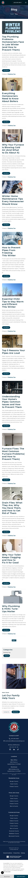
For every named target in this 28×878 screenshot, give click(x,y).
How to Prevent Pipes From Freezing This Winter (11, 251)
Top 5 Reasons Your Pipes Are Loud (13, 351)
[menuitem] (10, 749)
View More (6, 70)
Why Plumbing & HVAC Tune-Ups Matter (11, 609)
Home (12, 14)
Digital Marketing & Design (15, 857)
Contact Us (6, 712)
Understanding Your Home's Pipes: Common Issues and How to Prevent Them (12, 401)
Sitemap (23, 852)
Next (14, 640)
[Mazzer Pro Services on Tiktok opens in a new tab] (18, 749)
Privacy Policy (16, 852)
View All (7, 655)
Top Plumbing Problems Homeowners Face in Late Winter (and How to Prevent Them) (13, 43)
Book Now (15, 712)
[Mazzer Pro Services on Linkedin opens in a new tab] (14, 749)
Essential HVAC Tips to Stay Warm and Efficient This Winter (13, 303)
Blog (16, 14)
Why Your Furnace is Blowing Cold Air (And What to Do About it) (13, 148)
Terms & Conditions (7, 852)
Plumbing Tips (6, 652)
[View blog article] (12, 27)
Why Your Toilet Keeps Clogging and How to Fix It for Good (11, 558)
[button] (2, 872)
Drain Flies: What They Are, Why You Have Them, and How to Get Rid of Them (12, 507)
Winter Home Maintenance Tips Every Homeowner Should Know (13, 200)
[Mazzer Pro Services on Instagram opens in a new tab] (10, 749)
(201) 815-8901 (6, 871)
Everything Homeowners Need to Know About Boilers (10, 97)
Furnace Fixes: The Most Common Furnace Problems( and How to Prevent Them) (13, 453)
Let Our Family (11, 695)
